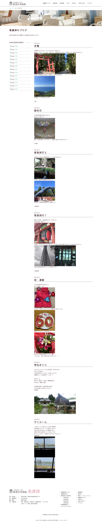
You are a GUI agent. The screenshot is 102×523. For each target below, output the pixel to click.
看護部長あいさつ (65, 492)
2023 (16, 56)
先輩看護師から (65, 504)
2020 (16, 66)
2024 (16, 52)
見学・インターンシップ (84, 495)
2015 (16, 82)
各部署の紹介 (64, 494)
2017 (16, 75)
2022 (16, 59)
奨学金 (79, 494)
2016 (16, 79)
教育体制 (55, 3)
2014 (16, 85)
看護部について (47, 3)
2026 (16, 46)
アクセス (89, 3)
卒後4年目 (65, 502)
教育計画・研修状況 (66, 495)
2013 (16, 89)
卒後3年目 (65, 501)
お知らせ (74, 3)
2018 (16, 72)
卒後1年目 (65, 497)
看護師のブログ (82, 497)
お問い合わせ (81, 3)
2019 (16, 69)
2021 (16, 62)
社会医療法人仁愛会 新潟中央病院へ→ (51, 514)
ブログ (68, 3)
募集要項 (80, 492)
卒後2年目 (65, 499)
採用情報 (62, 3)
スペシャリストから (66, 506)
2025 (16, 49)
